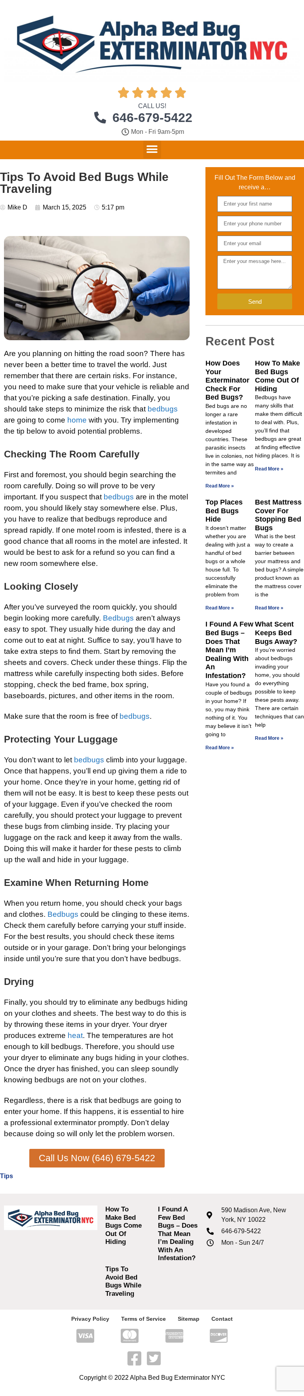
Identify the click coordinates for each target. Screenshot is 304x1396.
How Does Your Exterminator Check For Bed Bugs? (227, 380)
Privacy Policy (90, 1319)
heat (75, 1035)
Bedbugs (118, 618)
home (77, 420)
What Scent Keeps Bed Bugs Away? (276, 632)
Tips (6, 1176)
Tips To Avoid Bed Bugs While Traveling (123, 1281)
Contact (222, 1319)
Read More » (219, 486)
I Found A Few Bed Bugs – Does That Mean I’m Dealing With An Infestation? (229, 650)
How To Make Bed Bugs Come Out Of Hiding (277, 376)
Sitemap (189, 1319)
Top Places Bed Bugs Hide (224, 510)
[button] (152, 149)
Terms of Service (143, 1319)
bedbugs (163, 409)
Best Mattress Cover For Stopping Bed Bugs (278, 515)
